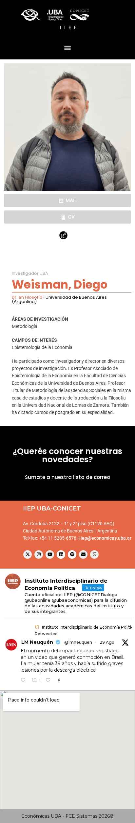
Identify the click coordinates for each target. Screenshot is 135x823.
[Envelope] (83, 554)
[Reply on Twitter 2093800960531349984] (24, 680)
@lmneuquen (78, 642)
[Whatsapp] (94, 554)
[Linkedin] (61, 554)
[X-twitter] (27, 554)
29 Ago (107, 642)
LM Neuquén (37, 642)
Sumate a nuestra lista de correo (67, 477)
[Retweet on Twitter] (37, 627)
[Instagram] (38, 554)
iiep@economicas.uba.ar (105, 538)
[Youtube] (50, 554)
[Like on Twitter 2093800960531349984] (50, 680)
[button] (67, 47)
